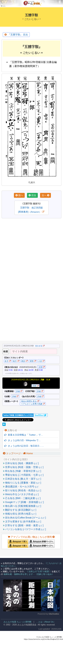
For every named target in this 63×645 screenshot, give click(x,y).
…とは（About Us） (45, 622)
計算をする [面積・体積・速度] (24, 525)
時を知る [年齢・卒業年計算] (23, 471)
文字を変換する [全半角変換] (23, 521)
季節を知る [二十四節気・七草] (24, 474)
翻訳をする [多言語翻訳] (20, 509)
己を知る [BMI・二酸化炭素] (23, 498)
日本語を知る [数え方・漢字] (23, 478)
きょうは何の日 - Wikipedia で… (24, 440)
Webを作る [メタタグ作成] (22, 494)
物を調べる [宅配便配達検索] (23, 506)
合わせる (39, 346)
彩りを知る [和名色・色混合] (23, 490)
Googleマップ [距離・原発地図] (24, 502)
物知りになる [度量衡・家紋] (23, 482)
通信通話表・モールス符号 (22, 486)
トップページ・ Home (19, 453)
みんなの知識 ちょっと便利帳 (16, 622)
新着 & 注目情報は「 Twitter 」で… (25, 435)
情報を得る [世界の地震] (20, 513)
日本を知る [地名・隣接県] (22, 463)
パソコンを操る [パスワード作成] (25, 529)
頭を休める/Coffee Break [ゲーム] (25, 517)
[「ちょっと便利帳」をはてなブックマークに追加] (4, 425)
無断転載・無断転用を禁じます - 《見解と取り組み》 (28, 574)
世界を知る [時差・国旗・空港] (24, 467)
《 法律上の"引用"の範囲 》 (39, 571)
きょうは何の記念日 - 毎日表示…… (25, 446)
